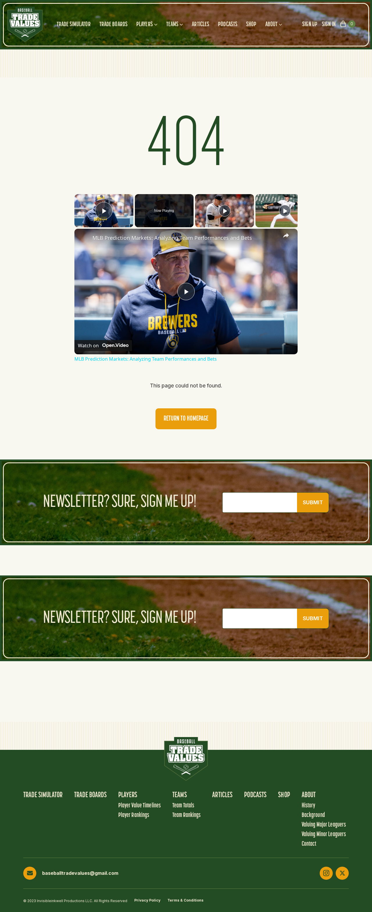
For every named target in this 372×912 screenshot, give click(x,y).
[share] (286, 235)
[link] (84, 238)
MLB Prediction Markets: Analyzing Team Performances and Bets (172, 237)
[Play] (224, 211)
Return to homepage (186, 418)
